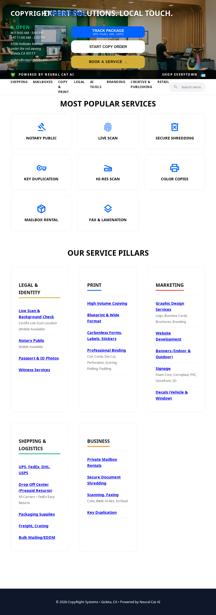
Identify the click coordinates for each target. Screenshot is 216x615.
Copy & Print (63, 87)
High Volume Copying (107, 303)
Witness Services (34, 369)
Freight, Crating (33, 525)
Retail (163, 82)
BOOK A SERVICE (108, 62)
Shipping (19, 82)
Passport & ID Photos (39, 358)
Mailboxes (43, 82)
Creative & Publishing (141, 84)
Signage (163, 368)
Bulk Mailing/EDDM (37, 537)
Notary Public (31, 340)
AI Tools (96, 84)
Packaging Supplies (37, 514)
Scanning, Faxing (103, 494)
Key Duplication (102, 512)
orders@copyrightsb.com (29, 60)
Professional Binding (106, 350)
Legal (79, 82)
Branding (116, 82)
